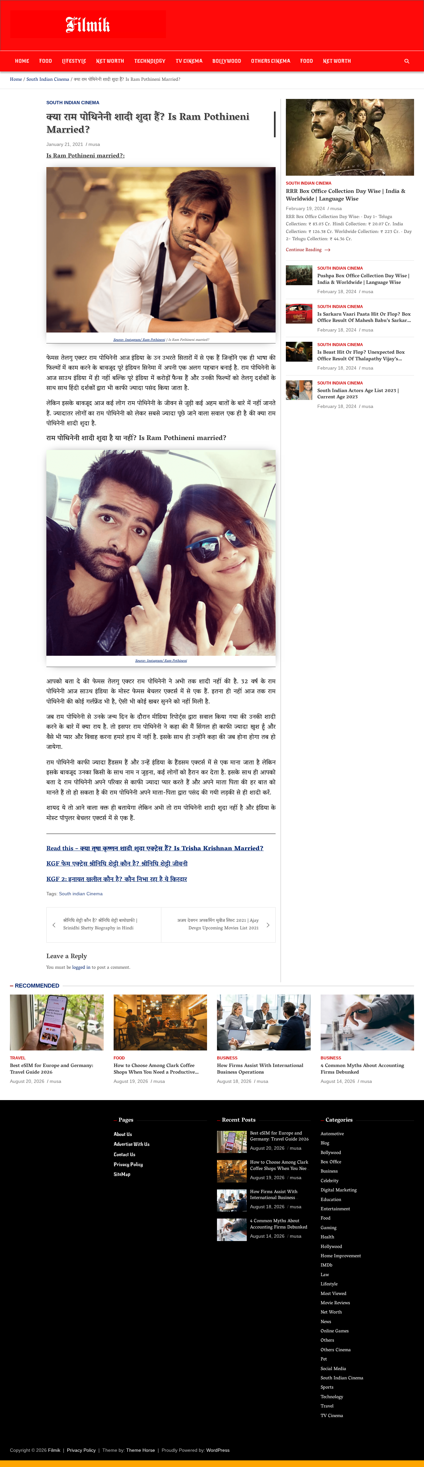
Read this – (63, 849)
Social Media (333, 1369)
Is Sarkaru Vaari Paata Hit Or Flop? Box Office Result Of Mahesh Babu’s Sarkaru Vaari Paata (364, 321)
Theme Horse (140, 1450)
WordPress (218, 1450)
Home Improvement (341, 1256)
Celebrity (330, 1181)
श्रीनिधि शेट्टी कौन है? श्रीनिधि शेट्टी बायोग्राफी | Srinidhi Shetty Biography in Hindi (100, 924)
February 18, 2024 (336, 291)
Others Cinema (270, 61)
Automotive (332, 1134)
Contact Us (124, 1154)
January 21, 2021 (64, 144)
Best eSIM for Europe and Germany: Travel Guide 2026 (51, 1069)
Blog (325, 1143)
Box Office (331, 1162)
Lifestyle (74, 61)
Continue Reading (304, 250)
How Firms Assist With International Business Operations (260, 1069)
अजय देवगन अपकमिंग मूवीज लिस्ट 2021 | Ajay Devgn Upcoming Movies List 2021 (218, 924)
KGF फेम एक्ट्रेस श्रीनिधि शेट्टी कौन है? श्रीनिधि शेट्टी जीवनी (116, 864)
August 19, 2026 (131, 1081)
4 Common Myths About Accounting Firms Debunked (362, 1069)
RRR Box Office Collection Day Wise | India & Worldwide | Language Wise (345, 195)
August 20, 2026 (27, 1081)
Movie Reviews (335, 1303)
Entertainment (335, 1209)
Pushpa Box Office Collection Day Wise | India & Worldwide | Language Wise (363, 280)
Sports (327, 1387)
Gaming (329, 1228)
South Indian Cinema (72, 102)
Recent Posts (239, 1120)
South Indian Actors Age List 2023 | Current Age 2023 (358, 394)
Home (22, 61)
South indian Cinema (81, 893)
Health (327, 1237)
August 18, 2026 (234, 1081)
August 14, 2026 (338, 1081)
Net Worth (110, 61)
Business (227, 1058)
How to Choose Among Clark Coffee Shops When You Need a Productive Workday (154, 1072)
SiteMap (122, 1174)
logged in (81, 967)
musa (94, 144)
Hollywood (331, 1247)
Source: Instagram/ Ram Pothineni (139, 340)
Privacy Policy (128, 1164)
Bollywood (226, 61)
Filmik (54, 1450)
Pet (324, 1359)
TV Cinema (189, 61)
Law (325, 1275)
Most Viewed (333, 1294)
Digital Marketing (339, 1190)
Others (327, 1340)
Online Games (335, 1331)
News (326, 1322)
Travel (18, 1058)
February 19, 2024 (305, 208)
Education (331, 1200)
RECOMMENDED (37, 986)
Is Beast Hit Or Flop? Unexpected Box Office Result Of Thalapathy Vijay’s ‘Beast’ (361, 359)
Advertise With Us (131, 1144)
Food (45, 61)
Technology (150, 61)
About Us (123, 1134)
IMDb (326, 1265)
